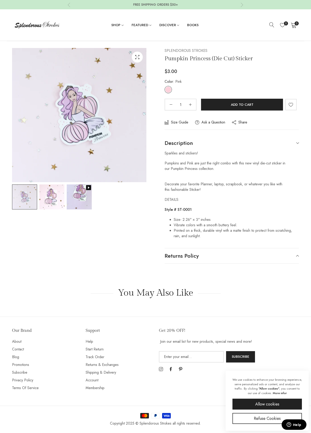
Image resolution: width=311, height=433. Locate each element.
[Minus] (171, 104)
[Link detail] (161, 369)
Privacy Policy (22, 380)
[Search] (271, 25)
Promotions (20, 364)
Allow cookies (267, 404)
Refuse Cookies (267, 418)
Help (89, 341)
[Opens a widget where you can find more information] (293, 425)
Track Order (95, 357)
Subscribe (19, 372)
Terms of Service (25, 387)
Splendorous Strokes (186, 50)
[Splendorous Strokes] (37, 25)
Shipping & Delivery (101, 372)
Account (92, 380)
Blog (15, 357)
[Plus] (190, 104)
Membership (95, 387)
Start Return (95, 349)
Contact (18, 349)
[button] (69, 5)
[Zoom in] (137, 57)
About (16, 341)
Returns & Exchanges (102, 364)
